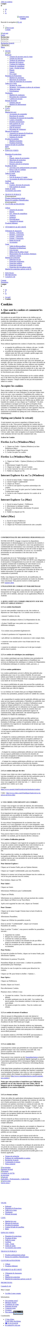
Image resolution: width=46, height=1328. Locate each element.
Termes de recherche (12, 1156)
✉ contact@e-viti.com (12, 1325)
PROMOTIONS (10, 275)
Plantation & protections (13, 154)
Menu (3, 47)
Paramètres (4, 282)
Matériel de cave (10, 112)
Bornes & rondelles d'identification (17, 200)
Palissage (8, 55)
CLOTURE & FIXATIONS (14, 204)
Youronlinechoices (31, 1057)
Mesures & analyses (12, 131)
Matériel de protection (12, 257)
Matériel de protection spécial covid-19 (18, 269)
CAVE (7, 108)
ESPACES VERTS (11, 150)
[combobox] (11, 41)
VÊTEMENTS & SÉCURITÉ (15, 227)
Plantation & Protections (13, 76)
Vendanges (9, 93)
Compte (3, 280)
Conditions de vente (12, 1304)
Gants (7, 244)
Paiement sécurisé (11, 1306)
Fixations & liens (11, 166)
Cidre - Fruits (9, 183)
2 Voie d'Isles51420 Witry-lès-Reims (13, 1320)
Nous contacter (10, 1164)
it (5, 11)
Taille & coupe (10, 173)
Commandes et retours (12, 1162)
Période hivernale (11, 101)
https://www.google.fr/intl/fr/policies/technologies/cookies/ (20, 789)
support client (9, 583)
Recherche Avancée (7, 43)
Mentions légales (10, 1302)
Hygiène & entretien (12, 139)
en (6, 9)
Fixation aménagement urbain (15, 198)
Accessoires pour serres (13, 191)
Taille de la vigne (11, 83)
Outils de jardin (10, 189)
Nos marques (9, 1312)
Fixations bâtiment (11, 223)
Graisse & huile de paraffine (14, 145)
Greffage (8, 181)
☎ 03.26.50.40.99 (11, 1323)
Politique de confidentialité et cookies (17, 1158)
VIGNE (8, 51)
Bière (7, 146)
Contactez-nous (10, 1308)
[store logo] (19, 22)
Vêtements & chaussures (13, 231)
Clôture (7, 208)
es (6, 13)
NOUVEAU (9, 273)
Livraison (8, 1310)
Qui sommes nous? (11, 1301)
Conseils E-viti (10, 277)
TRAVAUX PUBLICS (13, 194)
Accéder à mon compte (13, 1293)
